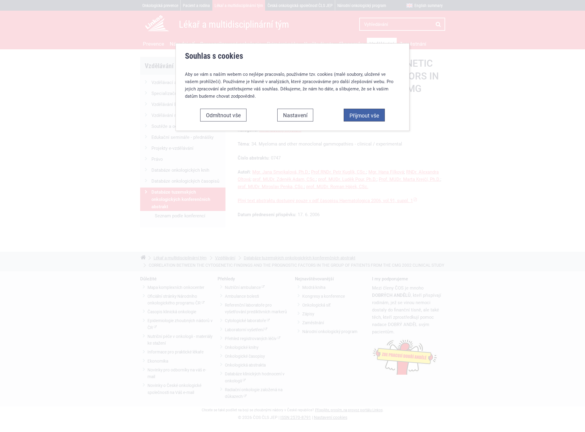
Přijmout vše (364, 115)
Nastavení (295, 115)
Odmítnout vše (223, 115)
